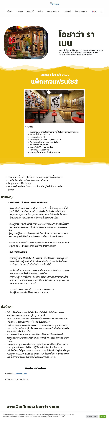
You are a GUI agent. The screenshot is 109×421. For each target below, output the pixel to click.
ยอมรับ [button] (103, 416)
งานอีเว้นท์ (67, 11)
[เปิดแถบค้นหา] (101, 11)
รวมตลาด (20, 11)
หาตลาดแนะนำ (52, 11)
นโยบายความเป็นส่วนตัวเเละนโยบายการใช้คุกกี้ (32, 416)
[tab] (37, 298)
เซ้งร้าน (40, 11)
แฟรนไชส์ (30, 11)
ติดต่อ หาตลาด (80, 11)
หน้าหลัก (9, 11)
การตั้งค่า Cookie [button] (92, 416)
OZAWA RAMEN (21, 373)
